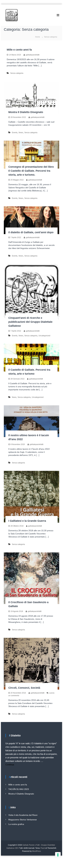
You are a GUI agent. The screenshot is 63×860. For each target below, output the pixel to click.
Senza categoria (16, 73)
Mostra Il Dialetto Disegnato (25, 112)
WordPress (36, 851)
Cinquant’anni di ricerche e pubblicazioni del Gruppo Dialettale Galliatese (30, 321)
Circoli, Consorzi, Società (24, 687)
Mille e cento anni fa (19, 49)
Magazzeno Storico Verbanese (22, 819)
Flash (43, 848)
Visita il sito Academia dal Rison (23, 815)
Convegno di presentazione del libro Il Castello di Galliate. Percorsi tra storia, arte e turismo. (31, 170)
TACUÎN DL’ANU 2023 (18, 789)
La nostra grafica (16, 824)
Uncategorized (44, 336)
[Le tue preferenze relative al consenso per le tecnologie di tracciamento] (58, 855)
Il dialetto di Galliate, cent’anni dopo (30, 232)
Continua (9, 764)
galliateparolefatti (32, 55)
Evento (14, 133)
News (21, 133)
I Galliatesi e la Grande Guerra (27, 520)
